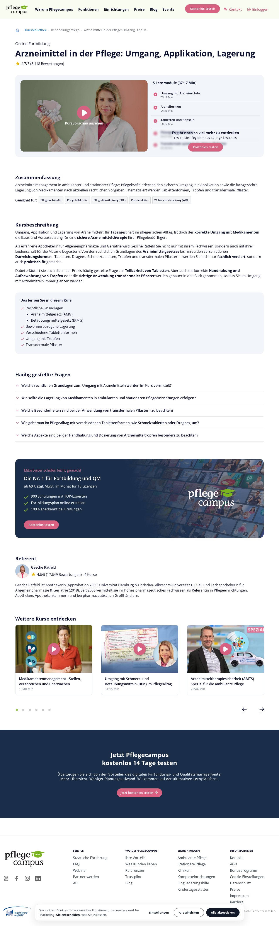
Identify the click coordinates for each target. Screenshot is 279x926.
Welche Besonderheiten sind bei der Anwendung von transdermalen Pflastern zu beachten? (97, 410)
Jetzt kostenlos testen (137, 793)
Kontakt (235, 9)
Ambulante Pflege (192, 857)
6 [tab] (49, 710)
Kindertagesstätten (193, 889)
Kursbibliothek (35, 30)
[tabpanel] (53, 660)
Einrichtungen (116, 9)
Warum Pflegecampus (54, 9)
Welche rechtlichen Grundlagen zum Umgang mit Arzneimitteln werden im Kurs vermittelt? (96, 385)
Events (168, 9)
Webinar (80, 870)
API (75, 883)
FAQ (76, 864)
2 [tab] (23, 710)
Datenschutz (240, 883)
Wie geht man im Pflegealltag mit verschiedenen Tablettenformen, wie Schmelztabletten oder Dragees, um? (110, 422)
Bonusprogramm (244, 870)
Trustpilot (133, 876)
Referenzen (134, 870)
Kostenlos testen (202, 9)
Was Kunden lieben (141, 864)
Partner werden (86, 876)
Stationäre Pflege (192, 864)
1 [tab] (17, 710)
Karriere (236, 902)
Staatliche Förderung (90, 857)
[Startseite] (18, 9)
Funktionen (88, 9)
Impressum (239, 895)
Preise (139, 9)
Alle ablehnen (189, 912)
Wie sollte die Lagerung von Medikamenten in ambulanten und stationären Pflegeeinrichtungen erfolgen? (108, 398)
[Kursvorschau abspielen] (84, 113)
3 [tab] (30, 710)
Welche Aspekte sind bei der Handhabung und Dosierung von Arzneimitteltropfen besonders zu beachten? (109, 435)
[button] (205, 95)
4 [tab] (36, 710)
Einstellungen (159, 912)
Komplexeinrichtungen (196, 876)
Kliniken (184, 870)
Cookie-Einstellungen (247, 876)
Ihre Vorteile (135, 857)
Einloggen (260, 9)
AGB (233, 864)
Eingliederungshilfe (193, 883)
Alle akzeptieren (223, 912)
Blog (153, 9)
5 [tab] (43, 710)
